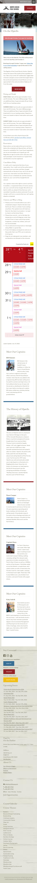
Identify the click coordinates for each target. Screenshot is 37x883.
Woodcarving (7, 862)
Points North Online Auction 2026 (14, 689)
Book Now (18, 89)
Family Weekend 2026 (10, 702)
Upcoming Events (10, 685)
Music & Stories (8, 835)
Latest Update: (11, 343)
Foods (5, 824)
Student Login (26, 1)
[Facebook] (4, 655)
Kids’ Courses (7, 830)
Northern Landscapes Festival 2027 (14, 725)
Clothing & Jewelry (9, 818)
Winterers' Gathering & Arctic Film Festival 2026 (18, 706)
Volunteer (6, 860)
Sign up (8, 663)
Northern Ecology (8, 837)
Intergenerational (8, 828)
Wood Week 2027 (9, 714)
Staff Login (29, 879)
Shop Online (10, 680)
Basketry (5, 812)
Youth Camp (7, 868)
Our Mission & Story (9, 766)
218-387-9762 (8, 789)
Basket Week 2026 (9, 697)
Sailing (5, 845)
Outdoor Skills (7, 841)
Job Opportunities (10, 794)
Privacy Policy (7, 772)
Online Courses (7, 839)
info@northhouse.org (11, 784)
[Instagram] (8, 655)
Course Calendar (10, 803)
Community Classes (9, 820)
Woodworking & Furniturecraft (12, 866)
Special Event (7, 851)
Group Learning (8, 826)
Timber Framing (8, 856)
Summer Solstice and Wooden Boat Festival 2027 (18, 729)
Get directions (7, 759)
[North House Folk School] (11, 8)
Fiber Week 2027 (9, 710)
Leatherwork (7, 833)
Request (9, 671)
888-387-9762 (8, 787)
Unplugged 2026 (8, 693)
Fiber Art (6, 822)
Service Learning (8, 847)
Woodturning (7, 864)
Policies (5, 770)
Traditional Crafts (8, 858)
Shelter (5, 849)
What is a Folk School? (9, 768)
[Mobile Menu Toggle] (34, 2)
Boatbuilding (7, 816)
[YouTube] (11, 655)
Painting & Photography (10, 843)
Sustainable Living (8, 854)
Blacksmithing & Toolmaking (11, 814)
